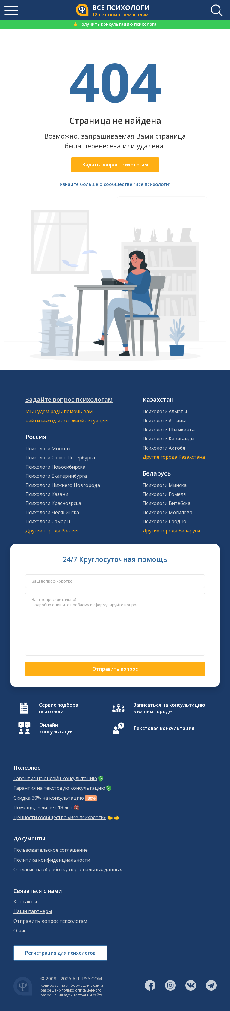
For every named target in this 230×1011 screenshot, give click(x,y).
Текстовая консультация (163, 728)
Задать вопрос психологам (115, 164)
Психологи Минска (165, 485)
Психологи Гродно (164, 521)
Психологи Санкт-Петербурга (60, 457)
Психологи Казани (46, 494)
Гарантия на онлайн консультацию (55, 778)
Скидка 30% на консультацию (48, 798)
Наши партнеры (32, 911)
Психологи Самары (47, 521)
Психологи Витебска (166, 503)
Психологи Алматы (165, 411)
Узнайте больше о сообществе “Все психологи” (115, 184)
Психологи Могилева (167, 512)
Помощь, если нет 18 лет (42, 807)
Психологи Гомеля (164, 494)
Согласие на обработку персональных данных (67, 869)
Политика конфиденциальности (51, 860)
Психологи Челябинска (52, 512)
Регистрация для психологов (60, 953)
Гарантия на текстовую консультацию (59, 788)
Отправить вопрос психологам (50, 921)
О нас (19, 931)
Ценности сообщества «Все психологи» (59, 817)
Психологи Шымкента (169, 429)
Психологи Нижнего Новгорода (62, 485)
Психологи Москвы (47, 448)
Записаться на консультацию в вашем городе (169, 708)
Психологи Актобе (164, 448)
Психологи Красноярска (53, 503)
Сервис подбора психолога (58, 708)
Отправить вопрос (115, 669)
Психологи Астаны (164, 420)
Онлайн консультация (56, 728)
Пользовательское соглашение (50, 850)
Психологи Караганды (168, 438)
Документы (29, 838)
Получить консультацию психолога (115, 24)
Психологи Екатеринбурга (56, 476)
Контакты (25, 902)
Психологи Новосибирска (55, 467)
